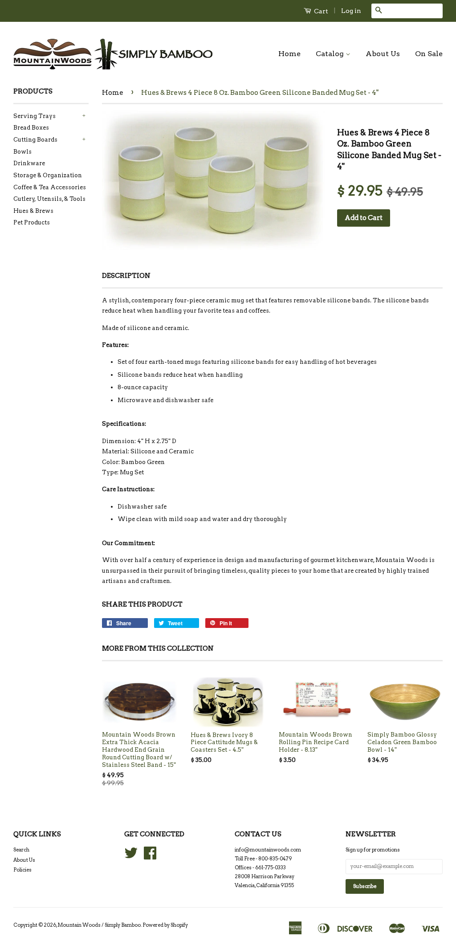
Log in (351, 10)
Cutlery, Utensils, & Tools (49, 199)
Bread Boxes (31, 127)
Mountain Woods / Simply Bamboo (99, 925)
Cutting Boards (35, 139)
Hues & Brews (33, 211)
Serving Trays (34, 116)
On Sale (429, 53)
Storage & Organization (47, 175)
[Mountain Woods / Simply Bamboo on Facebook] (150, 856)
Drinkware (29, 163)
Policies (22, 870)
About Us (383, 53)
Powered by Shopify (165, 925)
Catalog (331, 53)
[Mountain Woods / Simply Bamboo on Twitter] (131, 856)
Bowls (22, 151)
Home (289, 53)
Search (21, 850)
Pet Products (31, 222)
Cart (320, 11)
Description (126, 276)
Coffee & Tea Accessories (49, 187)
